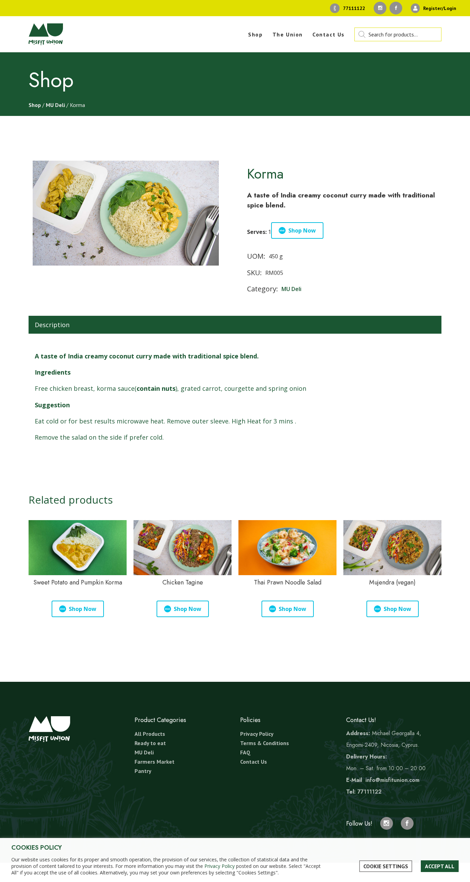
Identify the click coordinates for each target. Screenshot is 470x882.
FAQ (245, 752)
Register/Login (439, 8)
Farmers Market (154, 761)
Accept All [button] (440, 866)
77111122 (354, 8)
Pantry (143, 770)
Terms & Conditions (264, 743)
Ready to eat (150, 743)
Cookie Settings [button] (385, 866)
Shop (35, 104)
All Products (150, 733)
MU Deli (55, 104)
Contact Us (253, 761)
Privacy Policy (257, 733)
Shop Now (302, 230)
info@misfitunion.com (392, 780)
